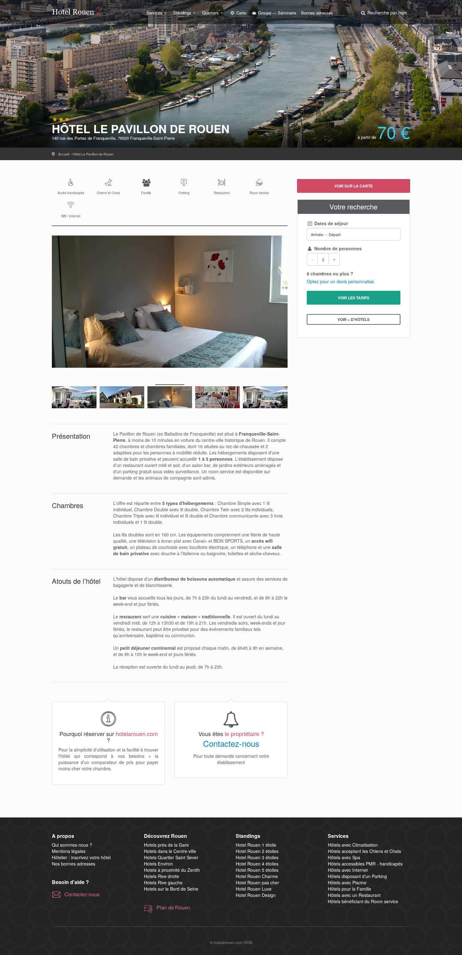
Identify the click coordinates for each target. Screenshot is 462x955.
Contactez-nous (231, 743)
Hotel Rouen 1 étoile (256, 845)
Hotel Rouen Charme (257, 876)
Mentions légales (68, 851)
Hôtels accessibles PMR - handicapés (365, 863)
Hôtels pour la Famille (349, 889)
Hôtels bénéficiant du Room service (363, 901)
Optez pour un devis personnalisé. (341, 281)
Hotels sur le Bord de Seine (171, 889)
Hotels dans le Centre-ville (170, 851)
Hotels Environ (158, 863)
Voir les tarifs (353, 298)
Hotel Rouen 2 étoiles (257, 851)
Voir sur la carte (353, 186)
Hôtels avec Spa (344, 857)
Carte (240, 13)
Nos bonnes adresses (73, 863)
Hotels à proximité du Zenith (172, 870)
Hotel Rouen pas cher (257, 882)
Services (154, 13)
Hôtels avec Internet (348, 870)
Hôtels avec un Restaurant (354, 895)
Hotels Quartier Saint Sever (171, 857)
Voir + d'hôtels (354, 319)
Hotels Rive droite (161, 876)
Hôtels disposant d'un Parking (357, 876)
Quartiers (210, 13)
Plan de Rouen (173, 907)
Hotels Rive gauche (163, 882)
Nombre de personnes (337, 248)
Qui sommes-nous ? (72, 845)
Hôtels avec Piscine (347, 882)
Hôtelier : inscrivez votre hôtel (81, 857)
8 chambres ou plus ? (330, 273)
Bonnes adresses (317, 13)
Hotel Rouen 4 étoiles (257, 863)
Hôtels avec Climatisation (353, 845)
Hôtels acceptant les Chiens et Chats (364, 851)
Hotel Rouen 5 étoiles (257, 870)
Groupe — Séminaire (276, 13)
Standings (182, 13)
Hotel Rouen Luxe (254, 889)
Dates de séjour (330, 223)
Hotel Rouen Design (256, 895)
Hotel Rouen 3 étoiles (257, 857)
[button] (383, 12)
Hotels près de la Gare (166, 845)
